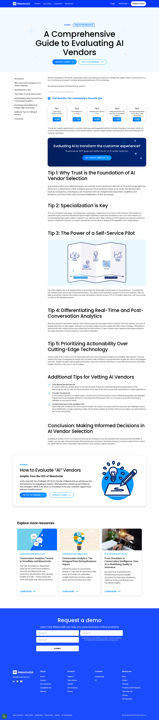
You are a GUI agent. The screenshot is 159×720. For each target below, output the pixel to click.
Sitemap (43, 691)
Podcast (125, 684)
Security (57, 715)
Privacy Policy (49, 715)
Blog (124, 676)
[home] (21, 3)
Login (112, 4)
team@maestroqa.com (21, 677)
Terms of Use (29, 715)
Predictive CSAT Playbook (131, 688)
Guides (124, 680)
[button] (37, 3)
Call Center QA (127, 691)
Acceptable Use (45, 688)
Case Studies (72, 680)
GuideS (67, 25)
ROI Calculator (127, 699)
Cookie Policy (39, 715)
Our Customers (45, 684)
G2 (96, 680)
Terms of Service (18, 715)
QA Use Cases (72, 688)
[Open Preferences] (4, 716)
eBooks (125, 695)
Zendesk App (99, 676)
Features (71, 676)
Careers (43, 680)
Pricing (70, 691)
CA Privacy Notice (66, 715)
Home (42, 676)
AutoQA (70, 684)
